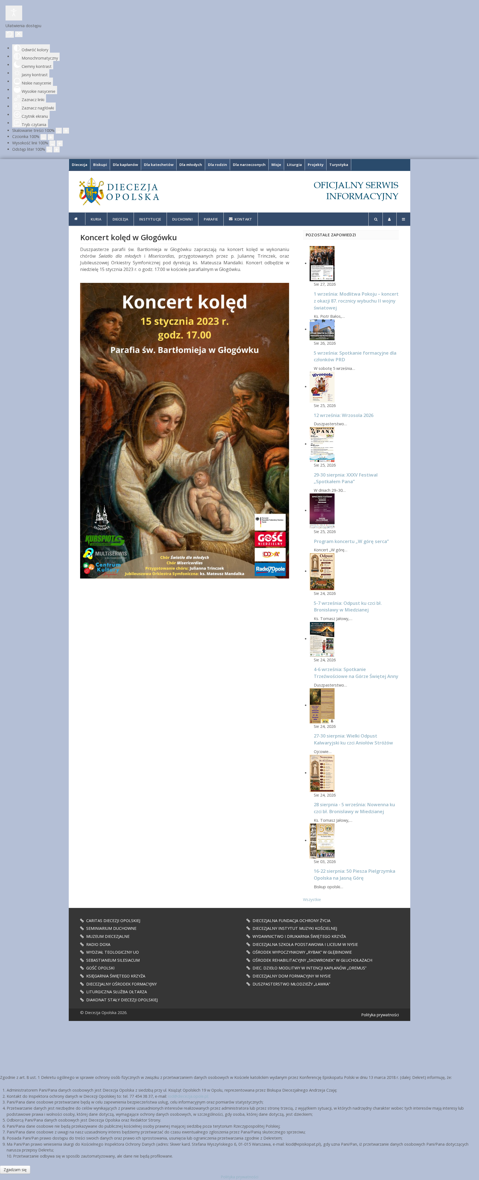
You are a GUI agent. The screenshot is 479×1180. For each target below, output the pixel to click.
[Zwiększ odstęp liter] (56, 149)
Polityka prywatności (380, 1014)
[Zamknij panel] (18, 34)
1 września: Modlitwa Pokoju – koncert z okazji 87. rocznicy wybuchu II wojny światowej (356, 301)
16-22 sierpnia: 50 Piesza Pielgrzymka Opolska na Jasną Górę (354, 874)
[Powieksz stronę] (66, 131)
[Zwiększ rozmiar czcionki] (51, 137)
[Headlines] (118, 191)
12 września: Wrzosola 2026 (343, 415)
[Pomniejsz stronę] (59, 131)
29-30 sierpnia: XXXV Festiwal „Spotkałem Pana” (346, 478)
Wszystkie (312, 899)
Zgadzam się (15, 1169)
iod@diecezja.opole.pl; (188, 1096)
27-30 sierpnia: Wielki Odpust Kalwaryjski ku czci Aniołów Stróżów (353, 739)
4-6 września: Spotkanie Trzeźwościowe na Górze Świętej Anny (356, 672)
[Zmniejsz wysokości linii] (52, 143)
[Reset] (10, 34)
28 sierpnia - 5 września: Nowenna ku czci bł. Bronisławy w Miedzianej (354, 808)
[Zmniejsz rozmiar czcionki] (43, 137)
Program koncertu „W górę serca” (351, 541)
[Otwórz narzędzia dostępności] (14, 13)
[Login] (390, 219)
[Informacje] (77, 219)
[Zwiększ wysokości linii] (60, 143)
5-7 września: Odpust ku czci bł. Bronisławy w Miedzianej (348, 606)
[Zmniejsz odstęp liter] (49, 149)
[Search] (375, 219)
